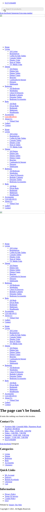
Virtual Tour (14, 121)
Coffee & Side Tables (18, 56)
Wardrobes (14, 91)
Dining (7, 67)
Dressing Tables (16, 97)
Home (7, 47)
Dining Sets (14, 71)
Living (7, 49)
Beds (7, 101)
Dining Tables (15, 73)
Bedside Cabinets (16, 95)
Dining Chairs (15, 75)
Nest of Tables (15, 62)
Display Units (15, 60)
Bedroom (8, 86)
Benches (13, 78)
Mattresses (14, 110)
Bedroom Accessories (18, 99)
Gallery (7, 123)
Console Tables (15, 58)
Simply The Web (15, 505)
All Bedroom (15, 88)
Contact (8, 125)
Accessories (9, 115)
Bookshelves (14, 54)
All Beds (13, 104)
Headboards (14, 112)
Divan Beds (14, 106)
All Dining (14, 69)
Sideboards (14, 84)
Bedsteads (13, 108)
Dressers (13, 82)
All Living (14, 51)
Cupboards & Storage (18, 80)
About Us (8, 119)
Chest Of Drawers (16, 93)
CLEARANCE (11, 117)
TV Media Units (16, 64)
